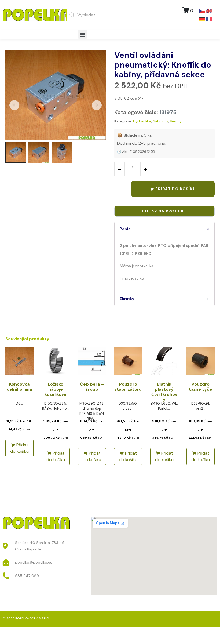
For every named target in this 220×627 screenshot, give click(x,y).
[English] (209, 10)
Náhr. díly (160, 121)
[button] (82, 34)
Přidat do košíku (175, 188)
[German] (202, 18)
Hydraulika (142, 121)
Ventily (176, 121)
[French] (209, 18)
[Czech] (202, 10)
